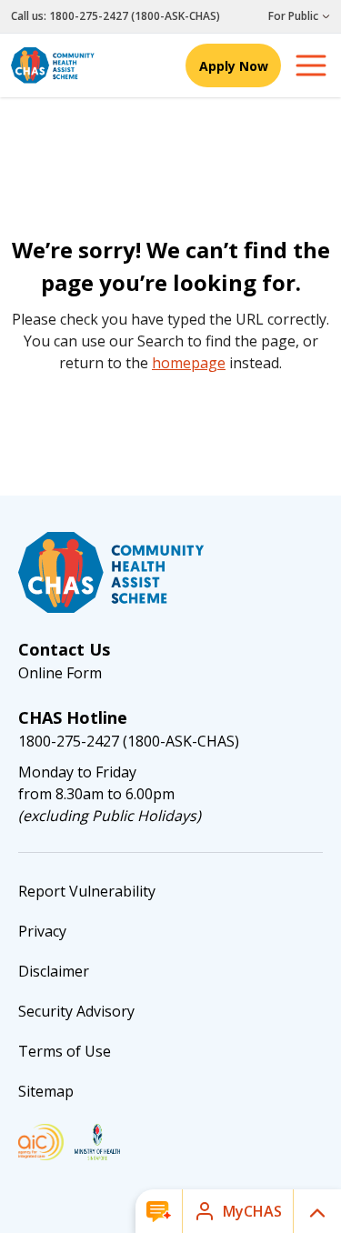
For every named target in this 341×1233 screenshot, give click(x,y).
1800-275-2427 (88, 16)
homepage (189, 363)
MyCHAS (252, 1211)
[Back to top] (317, 1211)
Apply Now (233, 66)
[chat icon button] (158, 1211)
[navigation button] (311, 65)
